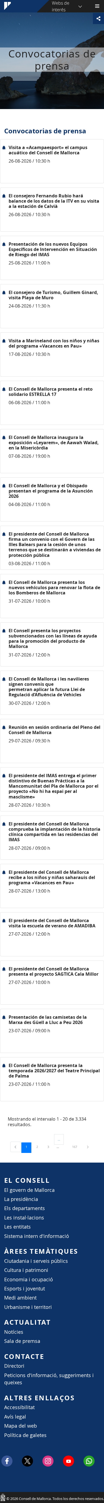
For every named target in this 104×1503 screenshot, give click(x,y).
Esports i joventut (24, 1288)
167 (76, 1146)
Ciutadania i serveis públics (36, 1261)
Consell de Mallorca (3, 1497)
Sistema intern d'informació (36, 1236)
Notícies (13, 1332)
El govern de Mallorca (29, 1190)
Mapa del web (20, 1426)
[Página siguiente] (87, 1146)
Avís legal (15, 1417)
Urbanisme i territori (28, 1307)
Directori (14, 1366)
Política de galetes (25, 1435)
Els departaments (24, 1208)
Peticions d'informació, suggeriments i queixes (49, 1379)
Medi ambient (20, 1298)
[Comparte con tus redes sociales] (98, 18)
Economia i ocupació (28, 1279)
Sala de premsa (22, 1341)
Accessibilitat (19, 1407)
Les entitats (17, 1227)
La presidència (21, 1199)
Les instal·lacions (24, 1217)
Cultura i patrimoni (26, 1270)
